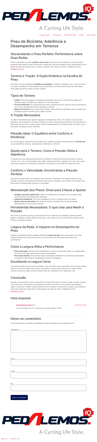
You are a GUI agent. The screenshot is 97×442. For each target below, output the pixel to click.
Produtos (13, 439)
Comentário (15, 329)
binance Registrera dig (23, 305)
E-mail (13, 371)
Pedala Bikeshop (70, 35)
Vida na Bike (91, 35)
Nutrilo (81, 35)
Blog (3, 439)
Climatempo (57, 35)
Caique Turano (45, 35)
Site (12, 383)
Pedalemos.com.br (17, 69)
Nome (13, 358)
